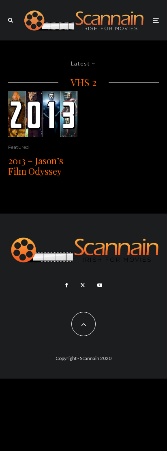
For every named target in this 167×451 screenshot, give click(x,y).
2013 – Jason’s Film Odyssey (35, 166)
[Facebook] (66, 285)
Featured (18, 147)
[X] (82, 285)
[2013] (42, 114)
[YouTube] (99, 285)
